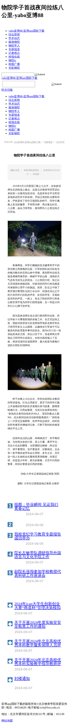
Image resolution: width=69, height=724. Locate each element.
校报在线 (14, 56)
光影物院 (14, 67)
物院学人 (14, 45)
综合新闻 (14, 34)
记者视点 (14, 52)
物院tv (12, 60)
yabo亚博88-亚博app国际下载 (26, 30)
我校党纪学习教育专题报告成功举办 (37, 536)
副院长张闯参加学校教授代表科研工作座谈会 (37, 573)
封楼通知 (22, 679)
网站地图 (7, 720)
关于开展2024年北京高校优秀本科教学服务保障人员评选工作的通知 (37, 643)
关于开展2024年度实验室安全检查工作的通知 (37, 624)
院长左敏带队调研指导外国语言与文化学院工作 (37, 555)
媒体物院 (14, 41)
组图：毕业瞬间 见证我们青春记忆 (36, 506)
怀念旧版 (7, 89)
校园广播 (14, 64)
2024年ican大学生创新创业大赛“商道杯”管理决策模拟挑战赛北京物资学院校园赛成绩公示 (37, 606)
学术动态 (14, 38)
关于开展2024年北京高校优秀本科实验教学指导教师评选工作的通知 (37, 662)
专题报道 (14, 49)
